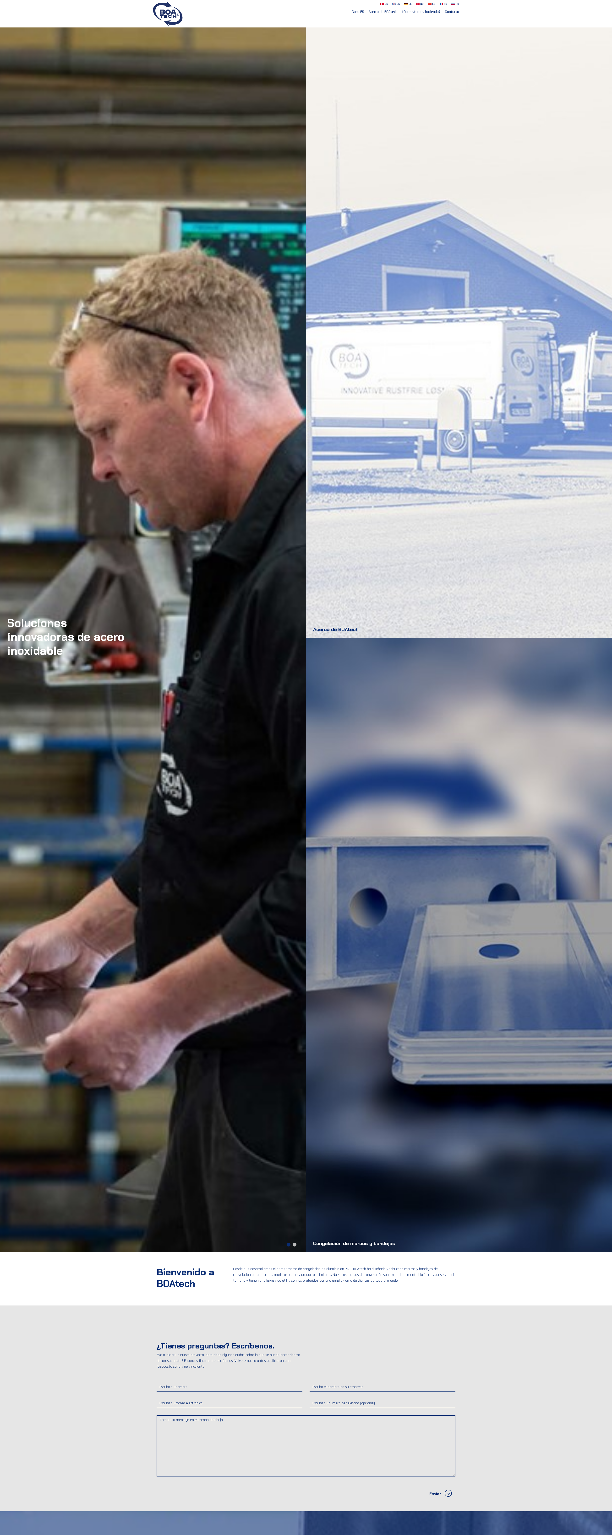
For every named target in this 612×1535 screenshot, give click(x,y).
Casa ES (358, 11)
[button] (288, 1244)
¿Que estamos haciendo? (421, 11)
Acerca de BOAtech (383, 11)
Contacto (452, 11)
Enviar (435, 1493)
